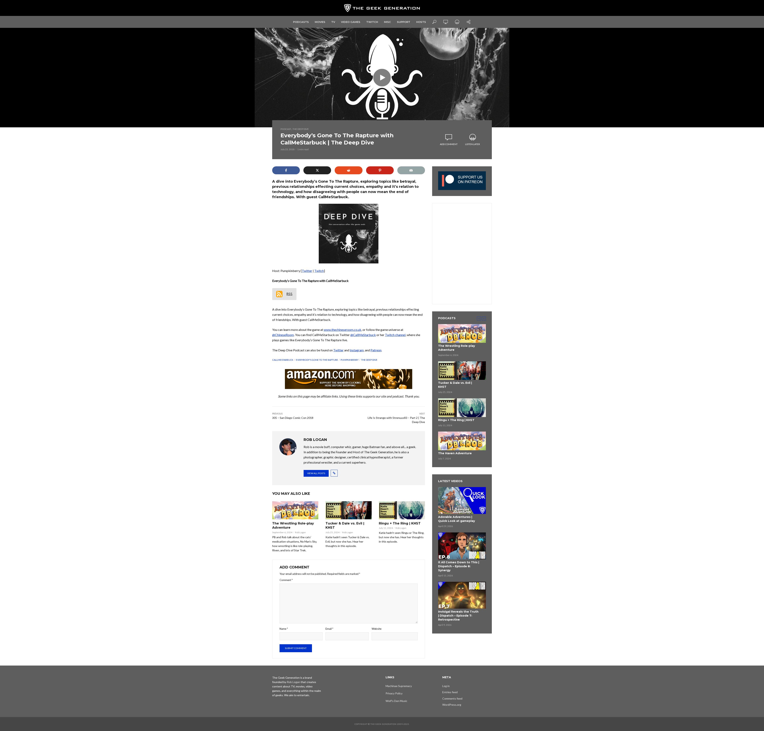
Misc (387, 21)
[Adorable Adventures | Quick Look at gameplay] (462, 500)
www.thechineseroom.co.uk (342, 329)
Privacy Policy (394, 693)
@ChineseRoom (283, 335)
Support (403, 21)
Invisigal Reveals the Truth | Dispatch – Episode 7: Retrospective (458, 615)
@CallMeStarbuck (363, 335)
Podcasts (301, 21)
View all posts (316, 473)
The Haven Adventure (455, 453)
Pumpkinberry (350, 359)
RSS (289, 294)
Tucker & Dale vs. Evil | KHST (344, 525)
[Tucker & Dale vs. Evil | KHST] (348, 510)
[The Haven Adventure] (462, 441)
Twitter (307, 271)
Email (329, 628)
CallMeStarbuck (282, 359)
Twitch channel (395, 335)
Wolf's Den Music (396, 701)
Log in (446, 686)
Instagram (357, 350)
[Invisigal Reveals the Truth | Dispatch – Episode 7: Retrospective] (462, 595)
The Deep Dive (300, 129)
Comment (286, 580)
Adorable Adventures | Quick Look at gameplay (456, 519)
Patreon (375, 350)
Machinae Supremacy (399, 686)
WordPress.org (451, 704)
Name (284, 628)
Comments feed (452, 698)
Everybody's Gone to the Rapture (317, 359)
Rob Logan (300, 532)
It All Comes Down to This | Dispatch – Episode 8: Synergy (458, 566)
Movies (320, 21)
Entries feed (450, 692)
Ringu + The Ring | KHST (400, 523)
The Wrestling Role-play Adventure (293, 525)
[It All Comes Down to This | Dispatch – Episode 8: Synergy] (462, 545)
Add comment (449, 144)
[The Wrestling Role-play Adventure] (295, 510)
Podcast (286, 129)
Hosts (421, 21)
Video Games (350, 21)
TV (333, 21)
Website (376, 628)
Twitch (372, 21)
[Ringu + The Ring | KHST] (402, 510)
